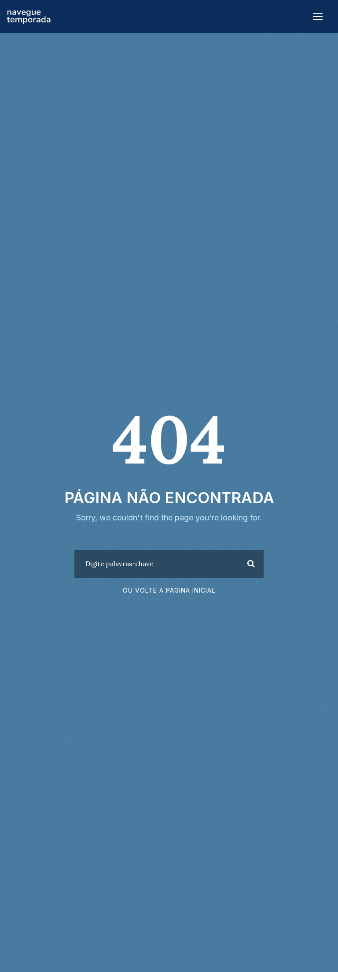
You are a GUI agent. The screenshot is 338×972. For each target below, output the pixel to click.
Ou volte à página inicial (169, 590)
